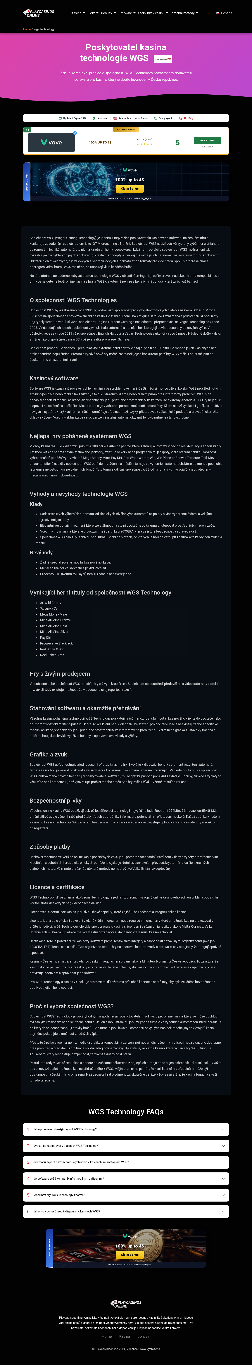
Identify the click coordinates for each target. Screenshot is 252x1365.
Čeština (226, 13)
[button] (126, 182)
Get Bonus (207, 140)
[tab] (126, 1129)
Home (107, 1336)
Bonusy (106, 13)
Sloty (91, 13)
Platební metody (183, 13)
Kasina (76, 13)
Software (125, 13)
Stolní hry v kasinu (151, 13)
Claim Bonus (130, 188)
